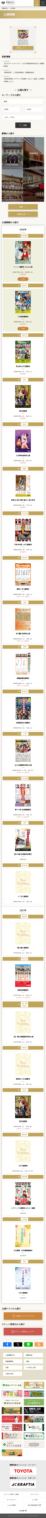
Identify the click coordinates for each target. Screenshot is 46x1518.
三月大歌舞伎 (23, 1166)
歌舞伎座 (29, 1355)
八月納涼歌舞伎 (23, 316)
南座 (27, 1361)
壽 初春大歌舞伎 (23, 948)
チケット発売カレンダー (25, 1332)
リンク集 (34, 1500)
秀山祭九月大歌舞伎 (23, 366)
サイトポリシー (11, 1500)
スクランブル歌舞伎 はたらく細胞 (23, 1208)
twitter (18, 1344)
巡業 (21, 207)
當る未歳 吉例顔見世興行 (23, 854)
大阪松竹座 (21, 214)
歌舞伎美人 (5, 8)
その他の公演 (31, 1367)
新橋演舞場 (9, 1361)
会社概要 (21, 1511)
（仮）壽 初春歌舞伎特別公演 (23, 1036)
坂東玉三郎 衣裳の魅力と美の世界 (23, 500)
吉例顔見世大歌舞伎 (23, 723)
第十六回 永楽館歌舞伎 (23, 809)
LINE (28, 1344)
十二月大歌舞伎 (23, 896)
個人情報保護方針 (33, 1505)
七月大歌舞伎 (23, 1293)
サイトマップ (34, 1494)
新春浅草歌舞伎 (23, 990)
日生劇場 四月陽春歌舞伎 (23, 1250)
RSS (39, 1344)
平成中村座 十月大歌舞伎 (23, 544)
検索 (25, 125)
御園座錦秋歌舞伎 (23, 678)
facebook (7, 1344)
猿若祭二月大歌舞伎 (23, 1079)
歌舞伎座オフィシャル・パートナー (23, 1465)
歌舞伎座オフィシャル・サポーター (23, 1478)
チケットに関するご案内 (11, 1494)
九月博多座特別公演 (23, 455)
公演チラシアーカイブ (25, 1316)
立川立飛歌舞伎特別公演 (23, 765)
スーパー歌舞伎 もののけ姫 (23, 267)
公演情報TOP (10, 1355)
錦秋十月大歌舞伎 (23, 589)
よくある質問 (11, 1505)
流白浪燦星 (23, 411)
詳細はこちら (21, 48)
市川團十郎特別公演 (23, 633)
